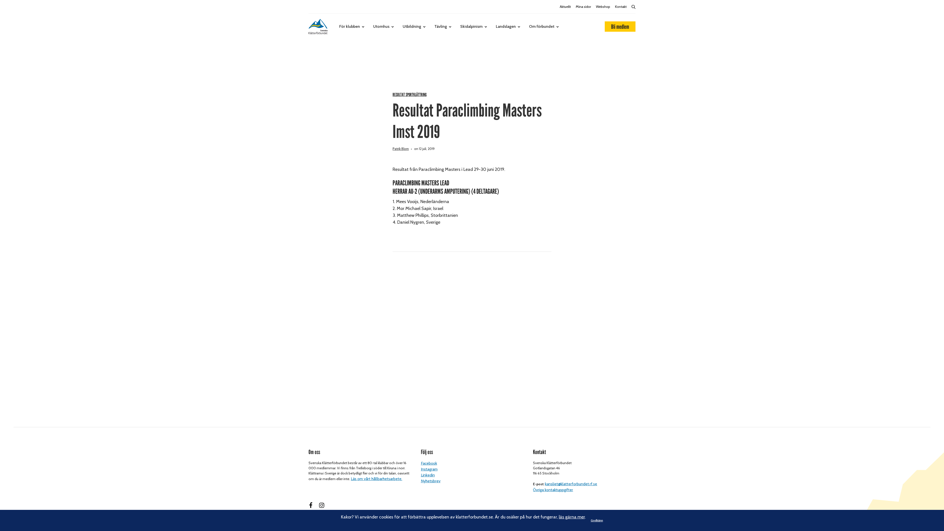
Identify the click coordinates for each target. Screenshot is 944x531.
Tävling (440, 26)
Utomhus (381, 26)
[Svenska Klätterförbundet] (318, 26)
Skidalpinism (471, 26)
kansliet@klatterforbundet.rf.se (571, 484)
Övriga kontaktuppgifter (553, 489)
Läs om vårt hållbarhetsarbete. (376, 478)
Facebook (429, 463)
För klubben (349, 26)
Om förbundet (541, 26)
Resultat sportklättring (410, 94)
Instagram (429, 469)
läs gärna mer (572, 517)
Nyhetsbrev (431, 481)
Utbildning (412, 26)
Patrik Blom (401, 149)
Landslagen (506, 26)
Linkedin (428, 475)
